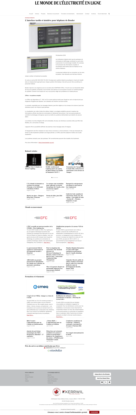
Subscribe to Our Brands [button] (102, 374)
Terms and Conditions (53, 379)
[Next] (82, 165)
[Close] (135, 411)
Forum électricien (102, 13)
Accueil (31, 13)
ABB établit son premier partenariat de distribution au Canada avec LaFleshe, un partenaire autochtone (35, 262)
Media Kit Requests (52, 381)
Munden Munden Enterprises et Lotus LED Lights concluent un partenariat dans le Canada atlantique (75, 250)
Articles (37, 13)
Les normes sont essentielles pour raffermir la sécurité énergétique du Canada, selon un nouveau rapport (55, 186)
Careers (27, 381)
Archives (93, 13)
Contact (87, 13)
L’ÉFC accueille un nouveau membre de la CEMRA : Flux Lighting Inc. (40, 227)
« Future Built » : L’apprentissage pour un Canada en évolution (53, 322)
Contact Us (50, 382)
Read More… (47, 242)
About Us (27, 375)
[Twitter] (105, 382)
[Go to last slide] (27, 165)
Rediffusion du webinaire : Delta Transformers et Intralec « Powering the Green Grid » (68, 297)
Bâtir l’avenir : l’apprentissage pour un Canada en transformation (35, 322)
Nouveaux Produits (29, 17)
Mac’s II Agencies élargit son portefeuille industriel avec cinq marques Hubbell (55, 268)
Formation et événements (67, 13)
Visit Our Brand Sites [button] (103, 378)
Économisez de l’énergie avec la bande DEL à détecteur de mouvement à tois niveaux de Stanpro (75, 169)
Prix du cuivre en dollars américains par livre (42, 346)
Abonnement (79, 13)
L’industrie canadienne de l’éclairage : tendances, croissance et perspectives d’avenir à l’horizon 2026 (74, 323)
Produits (43, 13)
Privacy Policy (51, 377)
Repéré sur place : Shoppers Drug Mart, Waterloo (35, 196)
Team (26, 379)
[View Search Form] (109, 14)
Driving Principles (29, 377)
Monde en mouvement (53, 13)
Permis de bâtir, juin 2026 (54, 195)
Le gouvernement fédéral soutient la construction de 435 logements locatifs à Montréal (35, 250)
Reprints (49, 375)
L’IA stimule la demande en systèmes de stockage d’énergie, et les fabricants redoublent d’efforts (35, 186)
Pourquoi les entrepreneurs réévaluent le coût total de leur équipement (74, 185)
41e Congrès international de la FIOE (75, 333)
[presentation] (34, 160)
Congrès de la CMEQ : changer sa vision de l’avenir (40, 296)
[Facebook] (102, 382)
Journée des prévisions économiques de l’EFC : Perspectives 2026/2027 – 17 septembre (35, 333)
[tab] (51, 177)
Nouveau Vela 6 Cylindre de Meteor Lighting (33, 168)
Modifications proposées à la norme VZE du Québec (69, 227)
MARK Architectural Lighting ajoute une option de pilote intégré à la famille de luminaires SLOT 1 (54, 169)
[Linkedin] (109, 382)
